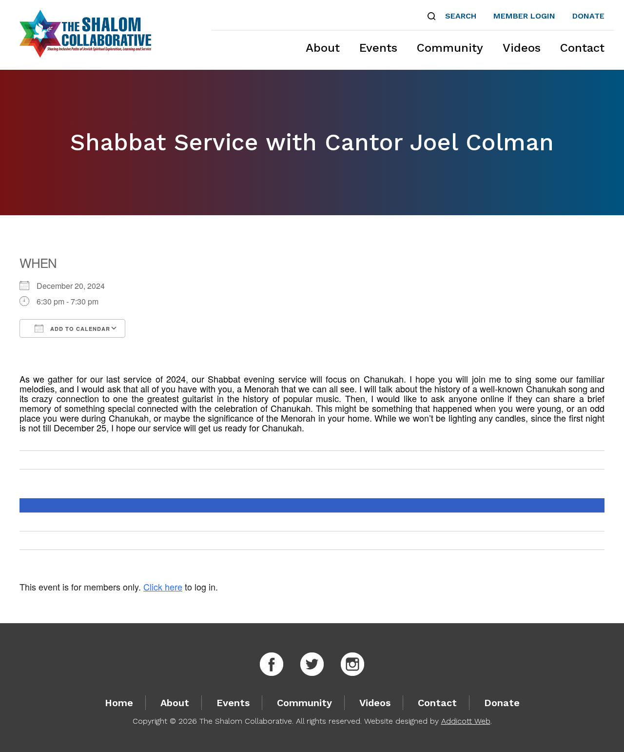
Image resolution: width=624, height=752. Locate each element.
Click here (162, 586)
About (323, 48)
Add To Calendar (79, 328)
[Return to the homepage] (85, 34)
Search (460, 15)
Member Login (524, 15)
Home (119, 703)
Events (378, 48)
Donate (588, 15)
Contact (582, 48)
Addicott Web (465, 721)
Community (450, 48)
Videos (522, 48)
